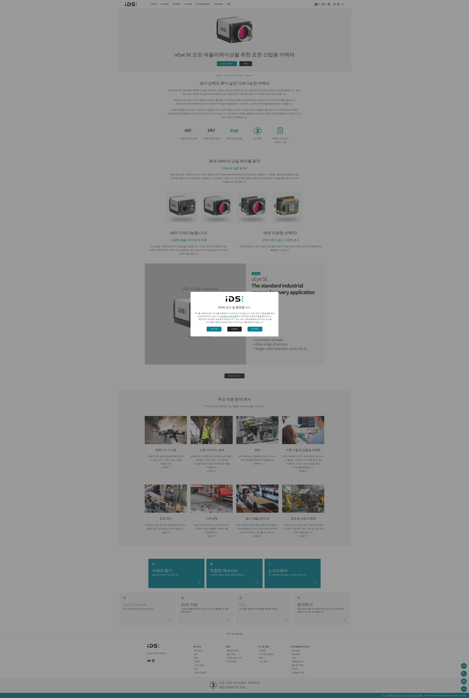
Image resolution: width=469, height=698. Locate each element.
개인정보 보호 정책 (228, 316)
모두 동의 (255, 329)
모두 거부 (214, 329)
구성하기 (234, 329)
